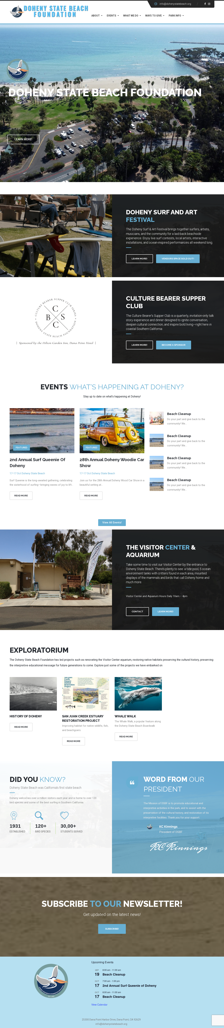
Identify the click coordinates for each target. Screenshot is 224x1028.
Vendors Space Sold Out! (178, 258)
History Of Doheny (26, 716)
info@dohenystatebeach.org (175, 3)
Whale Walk (125, 716)
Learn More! (23, 139)
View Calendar (99, 1004)
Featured (21, 447)
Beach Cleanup (114, 974)
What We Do (130, 15)
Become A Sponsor (174, 345)
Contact (137, 611)
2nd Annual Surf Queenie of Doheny (129, 985)
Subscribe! (112, 928)
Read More (21, 495)
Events (111, 15)
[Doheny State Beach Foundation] (49, 11)
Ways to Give (153, 15)
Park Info (175, 15)
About (95, 15)
